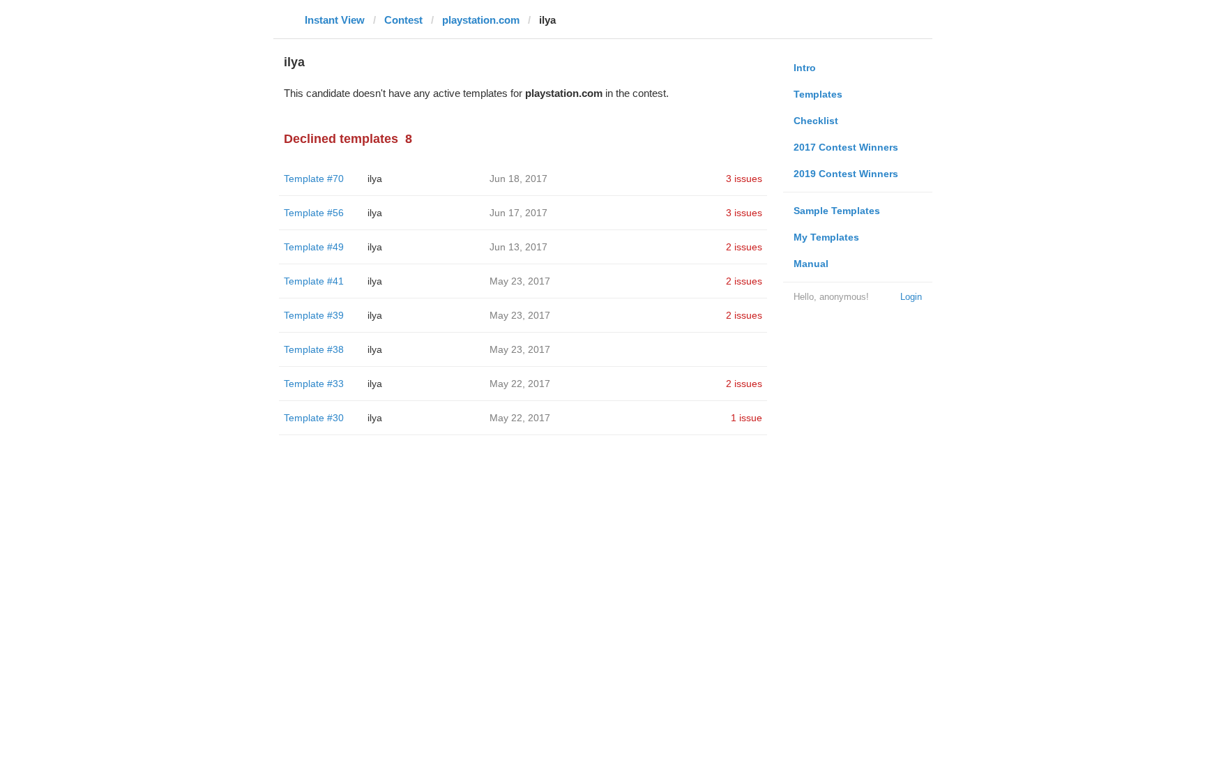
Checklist (816, 120)
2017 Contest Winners (846, 147)
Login (911, 297)
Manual (811, 263)
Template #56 (314, 212)
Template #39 (314, 315)
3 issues (744, 178)
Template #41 (314, 281)
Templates (818, 94)
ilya (374, 178)
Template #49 (314, 246)
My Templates (826, 237)
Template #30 (314, 417)
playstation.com (481, 20)
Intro (805, 67)
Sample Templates (837, 210)
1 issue (746, 417)
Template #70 (314, 178)
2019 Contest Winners (846, 173)
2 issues (744, 246)
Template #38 (314, 349)
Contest (403, 20)
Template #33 (314, 383)
